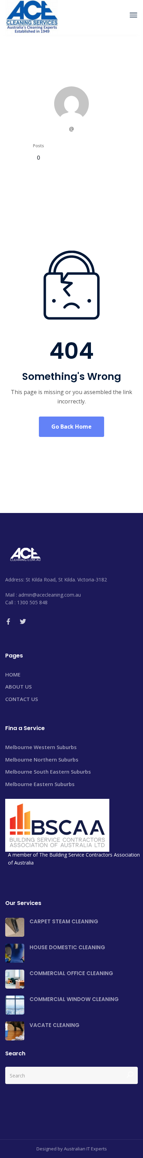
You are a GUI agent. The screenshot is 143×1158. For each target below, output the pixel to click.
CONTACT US (21, 698)
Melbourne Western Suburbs (41, 747)
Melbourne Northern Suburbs (41, 759)
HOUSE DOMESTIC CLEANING (67, 947)
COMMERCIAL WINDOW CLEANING (74, 999)
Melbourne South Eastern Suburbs (48, 771)
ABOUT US (18, 686)
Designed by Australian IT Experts (71, 1149)
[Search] (130, 1075)
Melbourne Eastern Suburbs (40, 784)
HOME (12, 674)
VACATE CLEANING (54, 1025)
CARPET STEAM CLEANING (64, 921)
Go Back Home (71, 426)
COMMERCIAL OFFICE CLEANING (71, 973)
